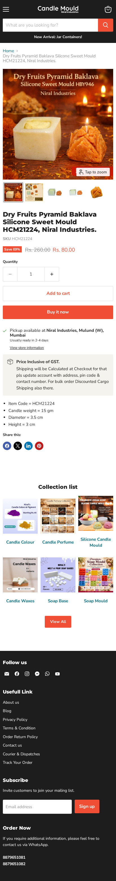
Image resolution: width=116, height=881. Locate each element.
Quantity (10, 262)
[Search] (105, 25)
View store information (27, 348)
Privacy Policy (15, 719)
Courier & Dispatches (21, 754)
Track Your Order (17, 762)
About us (11, 702)
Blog (7, 711)
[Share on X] (18, 446)
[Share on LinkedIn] (28, 446)
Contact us (12, 745)
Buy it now (58, 312)
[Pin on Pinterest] (39, 446)
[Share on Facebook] (7, 446)
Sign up (87, 806)
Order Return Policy (20, 737)
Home (8, 51)
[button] (13, 192)
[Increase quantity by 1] (52, 274)
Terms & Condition (19, 728)
